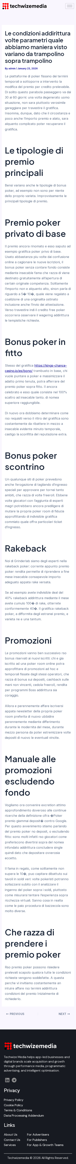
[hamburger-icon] (69, 6)
